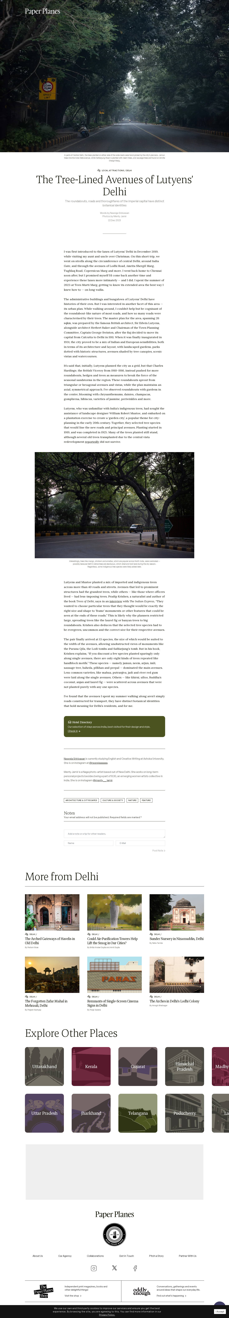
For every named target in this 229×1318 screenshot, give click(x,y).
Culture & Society (113, 800)
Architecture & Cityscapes (81, 800)
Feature (146, 800)
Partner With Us (187, 1255)
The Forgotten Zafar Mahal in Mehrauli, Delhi (46, 1003)
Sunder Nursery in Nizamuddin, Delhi (176, 939)
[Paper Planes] (114, 1214)
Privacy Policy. (107, 1314)
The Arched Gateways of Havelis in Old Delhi (50, 941)
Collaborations (95, 1255)
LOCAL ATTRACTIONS (113, 170)
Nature (132, 800)
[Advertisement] (114, 1171)
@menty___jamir (102, 780)
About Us (38, 1255)
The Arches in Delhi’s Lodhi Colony (174, 1001)
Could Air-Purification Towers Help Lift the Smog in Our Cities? (112, 941)
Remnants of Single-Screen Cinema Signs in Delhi (112, 1003)
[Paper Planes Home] (42, 11)
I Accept (220, 1311)
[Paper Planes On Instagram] (94, 1268)
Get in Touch (126, 1255)
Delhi (129, 170)
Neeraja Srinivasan (74, 758)
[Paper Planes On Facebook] (135, 1268)
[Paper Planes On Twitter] (114, 1268)
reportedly (92, 442)
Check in (73, 731)
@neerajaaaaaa (98, 762)
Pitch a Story (156, 1255)
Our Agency (65, 1255)
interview (116, 601)
